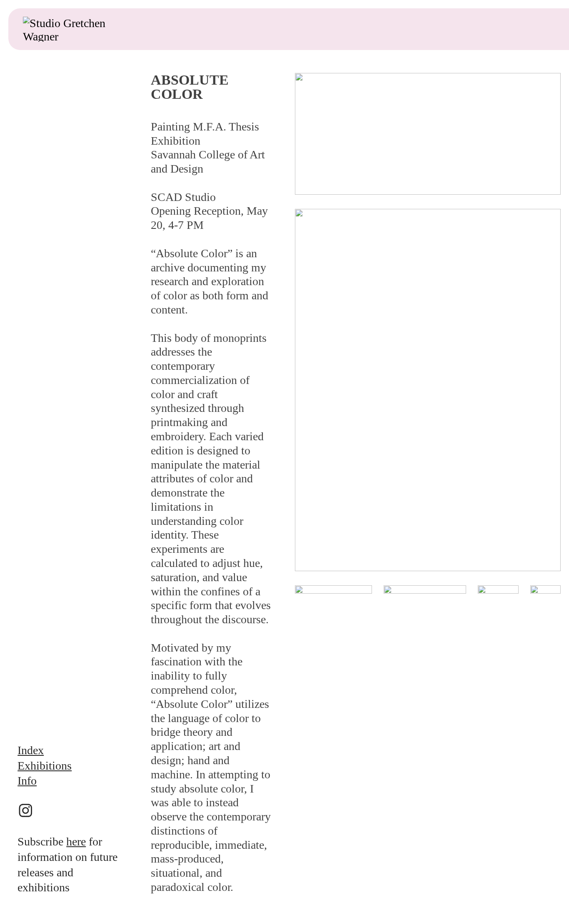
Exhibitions (44, 765)
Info (27, 780)
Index (30, 750)
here (76, 841)
